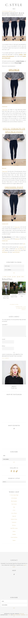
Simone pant (4, 106)
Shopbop (14, 534)
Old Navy (14, 525)
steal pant (17, 238)
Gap (14, 507)
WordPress (23, 614)
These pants (4, 109)
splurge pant (7, 238)
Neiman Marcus (14, 519)
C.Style (14, 5)
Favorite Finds (5, 11)
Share (14, 276)
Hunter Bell (21, 247)
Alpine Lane (21, 613)
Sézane (14, 531)
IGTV (24, 243)
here (4, 248)
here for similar (17, 250)
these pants (17, 227)
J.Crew (14, 510)
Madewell (14, 516)
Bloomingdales (14, 501)
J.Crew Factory (14, 513)
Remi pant (4, 168)
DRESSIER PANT (14, 187)
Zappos (14, 540)
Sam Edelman (5, 252)
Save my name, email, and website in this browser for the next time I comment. (12, 355)
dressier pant (5, 240)
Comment (5, 324)
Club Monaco (14, 504)
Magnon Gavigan (16, 252)
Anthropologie (14, 498)
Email (4, 346)
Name (4, 339)
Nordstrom (14, 522)
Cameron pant (5, 223)
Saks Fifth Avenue (13, 528)
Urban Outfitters (14, 537)
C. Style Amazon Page (14, 495)
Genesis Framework (16, 614)
